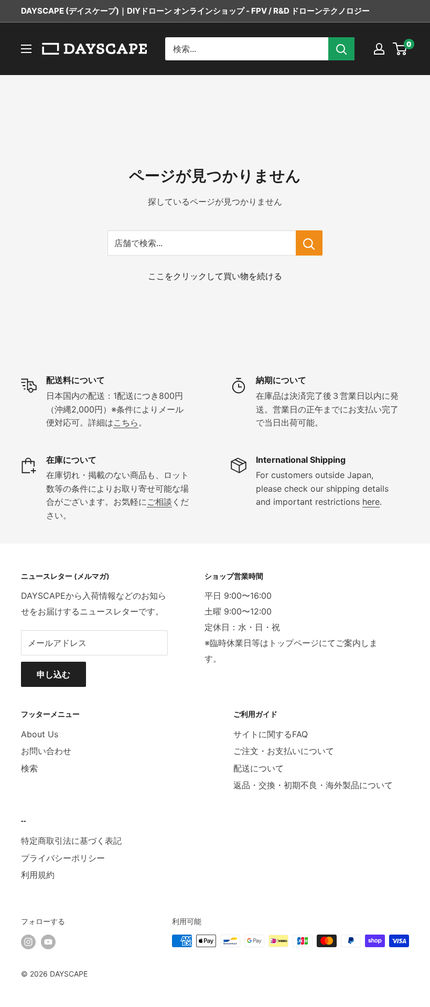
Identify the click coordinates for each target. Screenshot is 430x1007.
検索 (29, 768)
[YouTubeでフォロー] (48, 942)
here (371, 501)
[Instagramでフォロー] (28, 942)
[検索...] (341, 48)
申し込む (53, 674)
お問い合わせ (46, 751)
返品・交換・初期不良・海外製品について (313, 785)
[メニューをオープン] (26, 49)
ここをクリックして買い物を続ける (215, 276)
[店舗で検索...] (309, 243)
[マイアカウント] (379, 49)
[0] (400, 49)
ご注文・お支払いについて (283, 751)
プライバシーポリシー (63, 858)
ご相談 (159, 501)
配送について (258, 768)
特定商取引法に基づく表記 (71, 840)
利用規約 (38, 875)
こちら (125, 422)
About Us (39, 734)
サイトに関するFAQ (270, 734)
